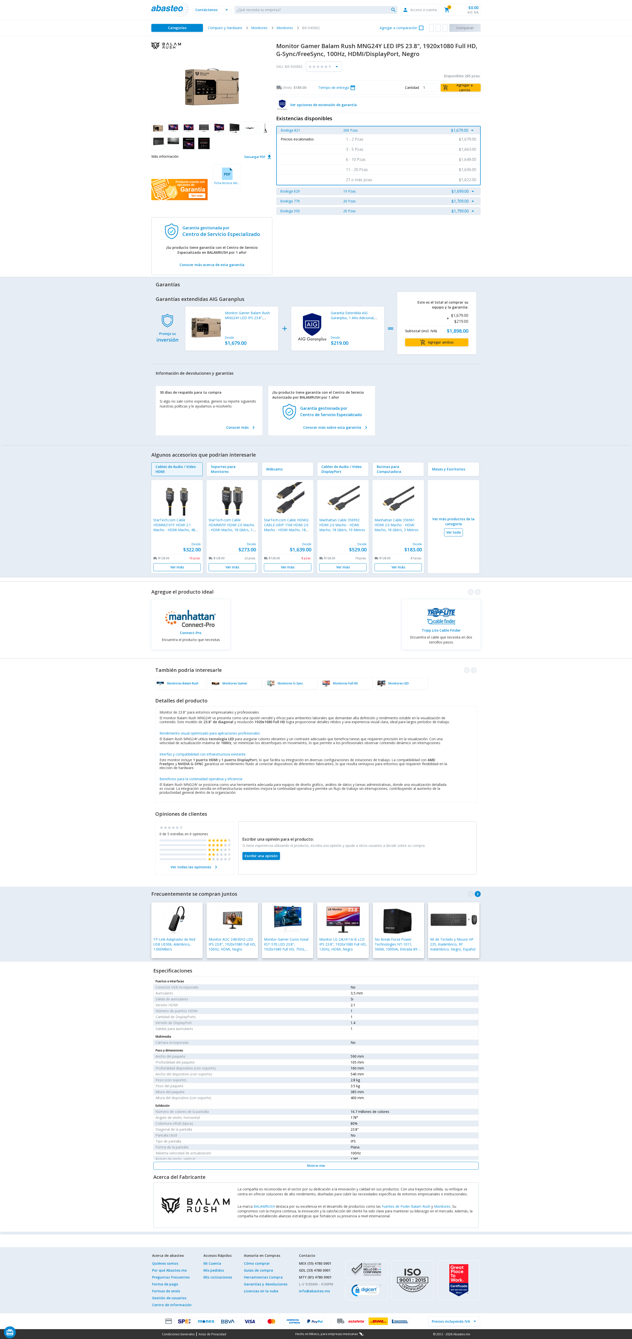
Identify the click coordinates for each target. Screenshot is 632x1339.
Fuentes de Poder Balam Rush (406, 1206)
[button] (212, 10)
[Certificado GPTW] (458, 1280)
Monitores (442, 1206)
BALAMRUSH (264, 1206)
